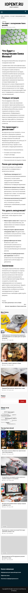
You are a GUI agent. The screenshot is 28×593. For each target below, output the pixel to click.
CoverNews (21, 589)
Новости (3, 447)
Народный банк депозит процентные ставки (13, 388)
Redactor (5, 27)
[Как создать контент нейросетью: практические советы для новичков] (14, 439)
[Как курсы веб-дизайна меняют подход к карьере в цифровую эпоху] (14, 492)
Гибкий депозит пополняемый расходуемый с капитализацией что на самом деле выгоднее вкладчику (14, 336)
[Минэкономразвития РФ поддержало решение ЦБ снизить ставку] (14, 545)
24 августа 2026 (10, 454)
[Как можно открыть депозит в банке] (14, 352)
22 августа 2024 (11, 27)
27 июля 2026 (10, 533)
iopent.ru (14, 4)
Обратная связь (5, 575)
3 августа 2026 (10, 506)
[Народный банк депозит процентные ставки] (14, 377)
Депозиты (4, 21)
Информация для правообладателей (11, 572)
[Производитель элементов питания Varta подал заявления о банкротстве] (14, 519)
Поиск (3, 396)
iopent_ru (5, 340)
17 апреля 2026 (10, 340)
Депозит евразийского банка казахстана (15, 305)
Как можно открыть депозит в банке (11, 363)
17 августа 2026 (11, 480)
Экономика (4, 526)
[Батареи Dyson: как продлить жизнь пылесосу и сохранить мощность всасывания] (14, 466)
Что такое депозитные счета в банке (11, 301)
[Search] (25, 12)
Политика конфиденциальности (9, 578)
